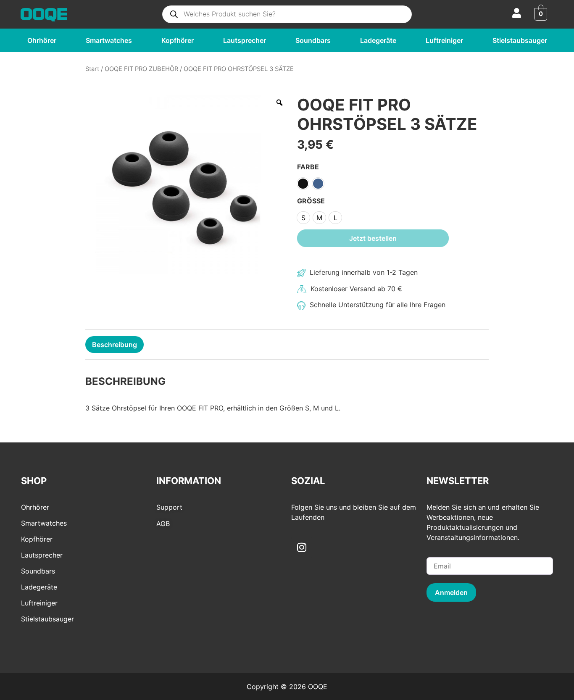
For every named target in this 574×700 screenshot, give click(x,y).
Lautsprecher (244, 40)
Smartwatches (109, 40)
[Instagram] (301, 547)
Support (169, 507)
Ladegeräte (378, 40)
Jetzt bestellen (373, 238)
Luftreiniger (444, 40)
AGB (163, 523)
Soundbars (313, 40)
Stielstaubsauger (519, 40)
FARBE (308, 166)
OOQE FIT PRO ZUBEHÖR (141, 69)
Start (92, 69)
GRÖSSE (311, 200)
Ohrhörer (41, 40)
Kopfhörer (177, 40)
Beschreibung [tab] (114, 344)
